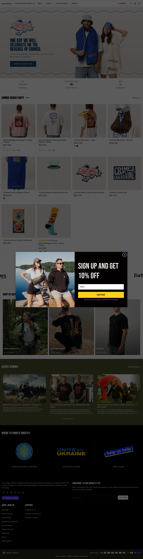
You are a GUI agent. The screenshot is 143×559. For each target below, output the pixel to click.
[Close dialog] (124, 255)
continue (101, 295)
